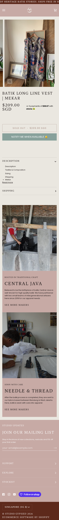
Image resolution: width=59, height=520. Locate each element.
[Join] (53, 448)
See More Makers (17, 410)
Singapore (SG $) (16, 507)
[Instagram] (9, 494)
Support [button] (8, 463)
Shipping (8, 191)
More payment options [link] (12, 154)
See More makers (17, 305)
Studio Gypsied (16, 514)
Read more (7, 182)
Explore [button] (8, 473)
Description (10, 161)
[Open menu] (6, 10)
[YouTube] (14, 494)
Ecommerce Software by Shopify (26, 517)
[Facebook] (3, 494)
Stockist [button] (8, 482)
